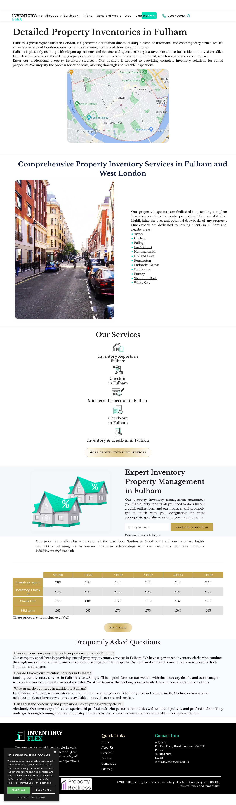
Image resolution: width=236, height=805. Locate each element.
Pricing (87, 15)
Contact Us (108, 763)
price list (50, 541)
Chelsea (140, 238)
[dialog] (31, 774)
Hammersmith (145, 251)
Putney (139, 274)
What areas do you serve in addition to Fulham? (50, 688)
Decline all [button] (43, 790)
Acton (138, 234)
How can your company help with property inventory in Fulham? (64, 653)
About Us (107, 747)
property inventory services (73, 60)
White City (142, 282)
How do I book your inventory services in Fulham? (52, 673)
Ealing (139, 243)
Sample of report (108, 15)
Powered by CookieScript (31, 797)
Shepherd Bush (145, 278)
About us (51, 15)
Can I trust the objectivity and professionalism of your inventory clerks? (68, 704)
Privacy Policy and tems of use (199, 786)
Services (70, 15)
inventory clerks (189, 658)
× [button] (54, 752)
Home (105, 742)
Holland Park (144, 256)
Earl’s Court (143, 247)
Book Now (118, 627)
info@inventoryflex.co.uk (55, 551)
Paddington (143, 269)
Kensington (142, 260)
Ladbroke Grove (146, 265)
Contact (141, 15)
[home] (24, 16)
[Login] (188, 15)
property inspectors (154, 212)
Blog (128, 15)
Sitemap (106, 769)
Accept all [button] (18, 790)
